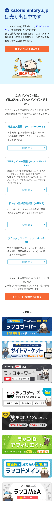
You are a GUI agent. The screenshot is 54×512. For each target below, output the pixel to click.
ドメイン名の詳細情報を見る (27, 296)
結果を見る (27, 148)
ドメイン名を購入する (29, 49)
